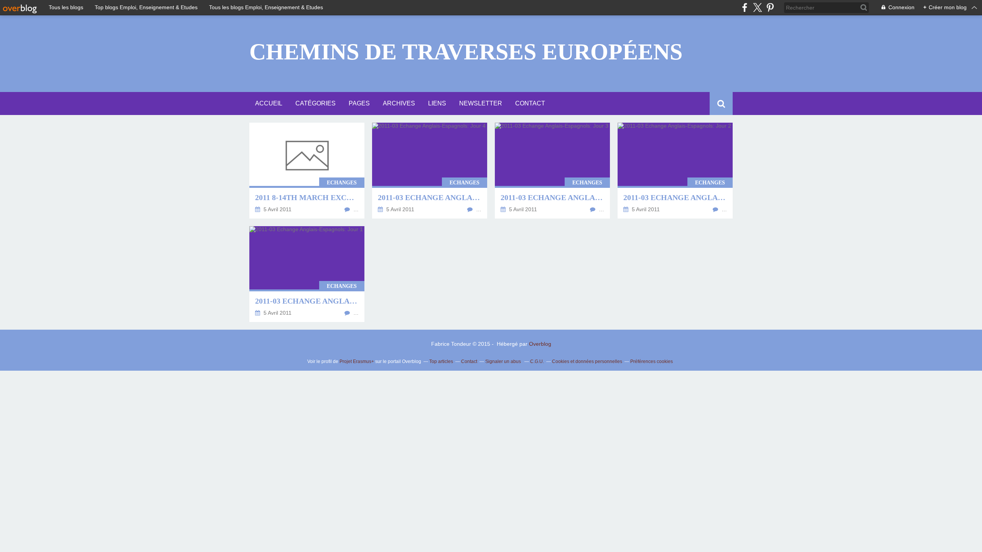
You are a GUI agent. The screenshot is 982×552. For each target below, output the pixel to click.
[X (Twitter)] (757, 7)
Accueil (268, 103)
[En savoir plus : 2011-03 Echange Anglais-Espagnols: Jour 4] (429, 171)
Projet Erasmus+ (356, 361)
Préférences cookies (651, 361)
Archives (399, 103)
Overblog (540, 344)
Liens (437, 103)
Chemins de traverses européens (465, 51)
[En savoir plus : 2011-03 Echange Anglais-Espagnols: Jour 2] (675, 171)
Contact (530, 103)
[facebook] (745, 7)
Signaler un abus (503, 361)
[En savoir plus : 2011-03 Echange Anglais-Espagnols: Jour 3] (552, 171)
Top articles (441, 361)
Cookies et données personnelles (587, 361)
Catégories (315, 103)
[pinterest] (770, 7)
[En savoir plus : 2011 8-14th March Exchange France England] (306, 171)
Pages (359, 103)
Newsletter (480, 103)
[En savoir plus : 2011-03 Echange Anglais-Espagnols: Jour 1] (306, 274)
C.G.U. (537, 361)
